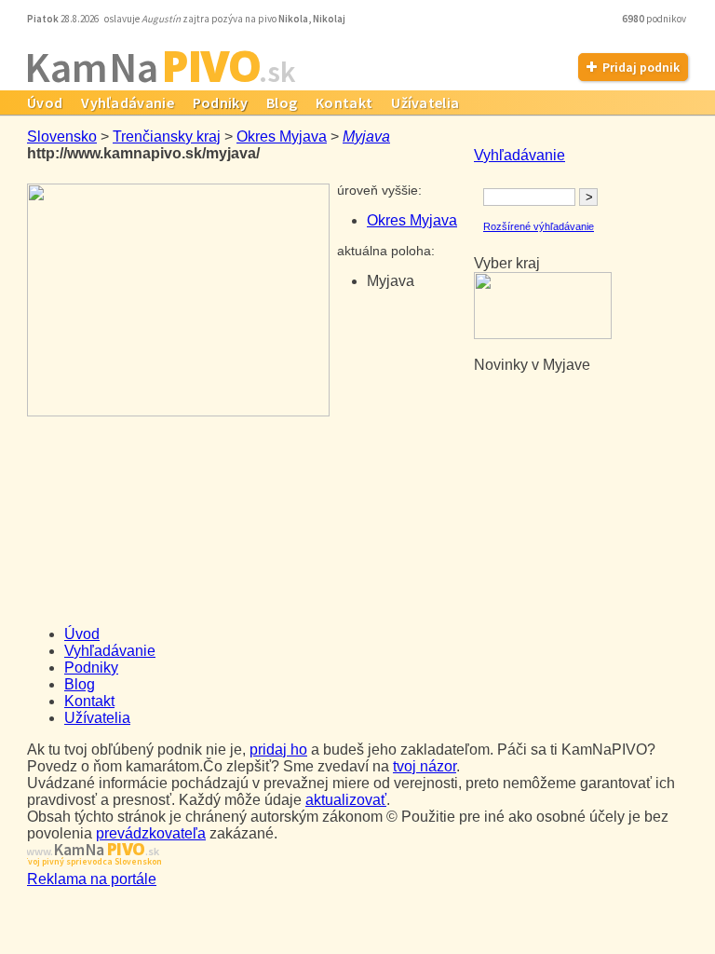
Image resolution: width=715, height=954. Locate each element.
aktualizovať (345, 800)
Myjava (366, 136)
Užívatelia (425, 102)
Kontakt (344, 102)
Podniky (220, 102)
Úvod (44, 102)
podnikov (655, 18)
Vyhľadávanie (127, 102)
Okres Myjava (281, 136)
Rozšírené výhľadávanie (538, 226)
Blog (281, 102)
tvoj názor (424, 766)
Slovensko (62, 136)
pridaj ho (278, 749)
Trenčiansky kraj (167, 136)
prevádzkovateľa (151, 833)
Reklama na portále (91, 879)
